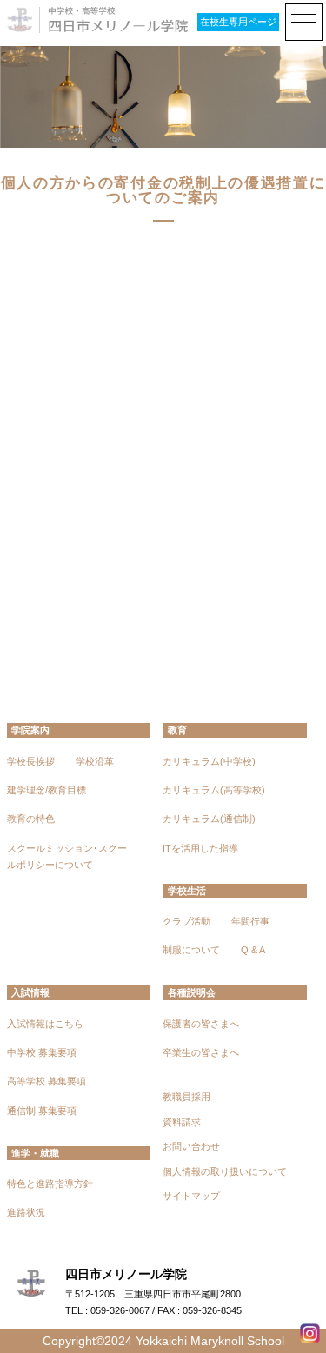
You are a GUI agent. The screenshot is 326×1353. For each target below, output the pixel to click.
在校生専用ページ (238, 22)
